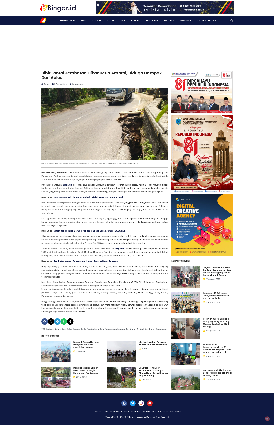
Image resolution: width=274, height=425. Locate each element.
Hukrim (135, 20)
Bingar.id (67, 184)
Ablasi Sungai (73, 329)
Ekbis (83, 20)
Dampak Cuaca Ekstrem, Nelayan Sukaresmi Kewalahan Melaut (86, 345)
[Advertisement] (137, 47)
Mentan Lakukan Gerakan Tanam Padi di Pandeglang (153, 343)
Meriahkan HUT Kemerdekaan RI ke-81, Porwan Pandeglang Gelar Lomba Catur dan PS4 (217, 348)
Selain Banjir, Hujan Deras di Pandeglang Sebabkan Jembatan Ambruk (89, 230)
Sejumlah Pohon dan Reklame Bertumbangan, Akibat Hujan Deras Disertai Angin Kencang (153, 371)
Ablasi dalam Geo (57, 329)
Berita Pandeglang (90, 329)
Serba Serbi (185, 20)
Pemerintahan (67, 20)
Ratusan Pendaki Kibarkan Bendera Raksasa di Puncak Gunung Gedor (217, 373)
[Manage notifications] (267, 418)
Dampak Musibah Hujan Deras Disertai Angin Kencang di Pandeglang (85, 370)
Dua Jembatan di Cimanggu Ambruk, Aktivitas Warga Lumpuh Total (88, 197)
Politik (110, 20)
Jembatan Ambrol (135, 329)
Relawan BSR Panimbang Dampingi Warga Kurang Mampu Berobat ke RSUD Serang (216, 322)
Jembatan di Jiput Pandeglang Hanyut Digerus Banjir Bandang (86, 260)
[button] (231, 20)
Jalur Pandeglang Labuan (112, 329)
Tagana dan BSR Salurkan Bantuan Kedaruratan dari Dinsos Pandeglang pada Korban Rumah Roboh (217, 271)
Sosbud (96, 20)
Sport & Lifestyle (206, 20)
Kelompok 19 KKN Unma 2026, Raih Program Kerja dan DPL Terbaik (216, 296)
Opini (122, 20)
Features (169, 20)
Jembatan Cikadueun (156, 329)
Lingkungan (151, 20)
